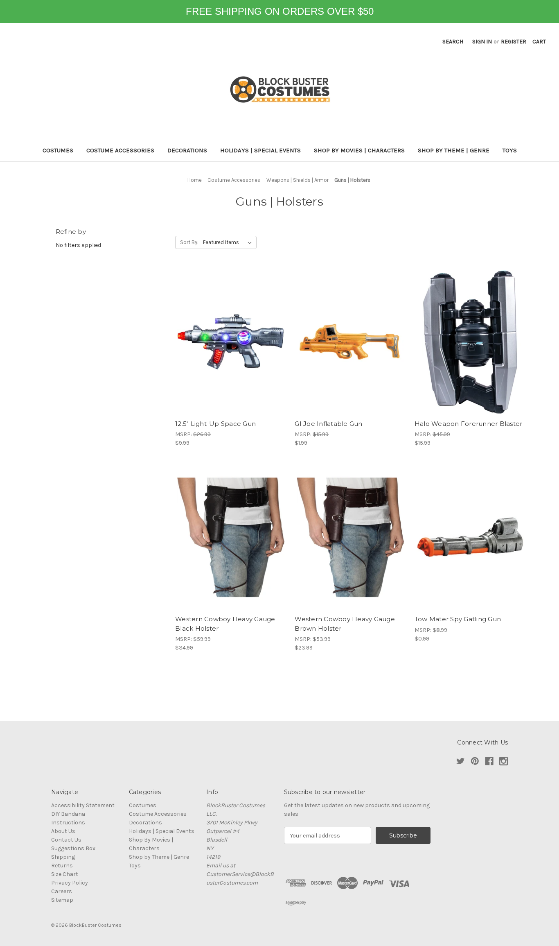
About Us (63, 831)
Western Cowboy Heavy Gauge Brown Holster (345, 623)
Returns (62, 865)
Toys (510, 150)
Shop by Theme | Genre (453, 150)
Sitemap (62, 899)
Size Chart (64, 874)
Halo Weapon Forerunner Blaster (469, 424)
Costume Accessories (120, 150)
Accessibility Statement (83, 805)
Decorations (187, 150)
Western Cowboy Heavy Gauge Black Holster (225, 623)
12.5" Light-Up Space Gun (215, 424)
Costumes (58, 150)
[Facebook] (489, 761)
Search (452, 41)
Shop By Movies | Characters (359, 150)
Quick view (231, 342)
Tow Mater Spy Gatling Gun (458, 619)
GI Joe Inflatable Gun (328, 424)
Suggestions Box (73, 848)
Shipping (63, 856)
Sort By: (189, 242)
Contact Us (66, 839)
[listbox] (229, 242)
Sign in (482, 41)
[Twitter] (460, 761)
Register (513, 41)
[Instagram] (503, 761)
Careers (61, 891)
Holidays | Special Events (260, 150)
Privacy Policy (69, 882)
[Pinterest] (475, 761)
